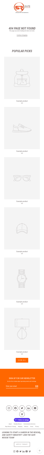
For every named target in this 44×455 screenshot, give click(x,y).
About (10, 424)
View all (22, 360)
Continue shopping (22, 35)
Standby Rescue (18, 424)
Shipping (20, 426)
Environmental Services (29, 424)
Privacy (37, 426)
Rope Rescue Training (10, 426)
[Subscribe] (36, 386)
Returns (26, 426)
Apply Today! (22, 444)
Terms (31, 426)
